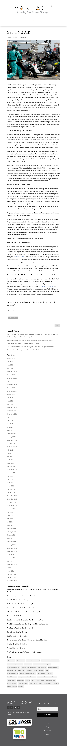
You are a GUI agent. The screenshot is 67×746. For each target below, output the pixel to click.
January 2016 (11, 577)
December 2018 (12, 548)
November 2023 (12, 407)
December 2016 (12, 564)
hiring (47, 670)
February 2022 (11, 466)
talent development (11, 683)
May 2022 (10, 456)
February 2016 (11, 574)
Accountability (29, 660)
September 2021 (12, 469)
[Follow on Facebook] (8, 707)
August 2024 (11, 394)
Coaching (20, 664)
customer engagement (45, 664)
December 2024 (12, 385)
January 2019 (11, 545)
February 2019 (11, 541)
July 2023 (10, 417)
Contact (47, 734)
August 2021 (11, 473)
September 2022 (12, 447)
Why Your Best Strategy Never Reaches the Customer (24, 350)
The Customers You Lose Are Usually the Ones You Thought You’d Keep (30, 347)
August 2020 (11, 509)
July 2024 (10, 398)
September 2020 (12, 505)
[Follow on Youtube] (18, 707)
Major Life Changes (12, 677)
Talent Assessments (50, 680)
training (35, 683)
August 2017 (11, 558)
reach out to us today (46, 286)
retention (27, 680)
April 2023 (10, 427)
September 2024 (12, 391)
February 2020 (11, 528)
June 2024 (10, 401)
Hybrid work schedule (12, 673)
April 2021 (10, 483)
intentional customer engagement (27, 673)
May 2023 (10, 424)
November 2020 (12, 499)
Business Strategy (11, 664)
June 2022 (10, 453)
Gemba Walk (29, 670)
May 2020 (10, 519)
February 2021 (11, 489)
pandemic (40, 677)
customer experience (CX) (13, 667)
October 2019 (11, 535)
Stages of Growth (40, 680)
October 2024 (11, 388)
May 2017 (10, 561)
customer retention (42, 667)
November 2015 (12, 581)
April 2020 (10, 522)
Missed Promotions (31, 677)
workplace (20, 686)
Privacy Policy (47, 730)
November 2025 (12, 371)
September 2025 (12, 378)
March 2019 (10, 538)
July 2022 (10, 450)
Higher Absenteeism (39, 670)
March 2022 (10, 463)
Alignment (37, 660)
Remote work (20, 680)
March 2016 (10, 571)
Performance (47, 677)
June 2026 (10, 365)
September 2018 (12, 555)
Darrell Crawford (12, 37)
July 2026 (10, 362)
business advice (45, 660)
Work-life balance (48, 683)
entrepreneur (21, 670)
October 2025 (11, 375)
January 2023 (11, 437)
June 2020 (10, 515)
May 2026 (10, 368)
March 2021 (10, 486)
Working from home (12, 686)
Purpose (54, 677)
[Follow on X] (11, 707)
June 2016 (10, 568)
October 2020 (11, 502)
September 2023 (12, 414)
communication (27, 664)
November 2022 (12, 440)
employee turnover (11, 670)
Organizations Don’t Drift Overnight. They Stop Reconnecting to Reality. (30, 340)
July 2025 (10, 381)
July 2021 (10, 476)
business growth (55, 660)
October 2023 (11, 411)
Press (47, 723)
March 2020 (10, 525)
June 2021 (10, 479)
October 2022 (11, 443)
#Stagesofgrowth (21, 660)
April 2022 (10, 460)
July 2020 (10, 512)
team (31, 683)
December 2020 (12, 496)
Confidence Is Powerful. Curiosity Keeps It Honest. (23, 343)
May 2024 (10, 404)
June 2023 (10, 420)
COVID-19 (35, 664)
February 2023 (11, 434)
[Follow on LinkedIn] (15, 707)
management (22, 677)
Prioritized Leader (19, 257)
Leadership (49, 673)
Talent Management (23, 683)
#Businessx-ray (11, 660)
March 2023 (10, 430)
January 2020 (11, 532)
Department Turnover (53, 667)
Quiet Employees (11, 680)
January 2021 (11, 492)
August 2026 (11, 358)
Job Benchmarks (41, 673)
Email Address (12, 311)
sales (32, 680)
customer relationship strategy (29, 667)
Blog (47, 727)
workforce (56, 683)
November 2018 (12, 551)
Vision (40, 683)
